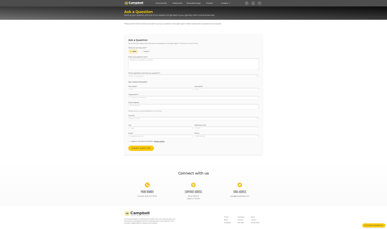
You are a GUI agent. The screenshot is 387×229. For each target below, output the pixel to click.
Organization (133, 94)
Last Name (198, 86)
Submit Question (141, 148)
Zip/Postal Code (200, 125)
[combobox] (193, 76)
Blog (225, 220)
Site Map (241, 223)
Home (226, 217)
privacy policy (159, 141)
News (253, 217)
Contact (240, 220)
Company (241, 217)
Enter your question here (137, 57)
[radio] (131, 51)
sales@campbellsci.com (239, 196)
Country (131, 115)
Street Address (133, 102)
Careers (253, 220)
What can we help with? (137, 48)
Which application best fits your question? (143, 73)
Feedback (227, 223)
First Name (132, 86)
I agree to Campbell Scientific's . (148, 141)
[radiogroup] (193, 51)
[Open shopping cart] (246, 3)
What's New (255, 223)
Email (130, 133)
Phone (196, 133)
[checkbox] (129, 141)
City (129, 125)
